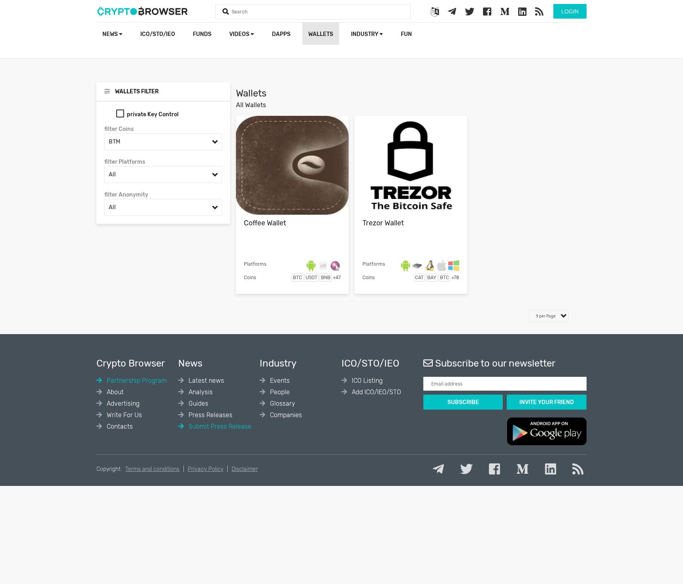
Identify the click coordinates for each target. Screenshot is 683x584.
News (110, 34)
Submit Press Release (219, 426)
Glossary (281, 403)
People (279, 392)
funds (202, 34)
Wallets (320, 34)
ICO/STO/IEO (157, 34)
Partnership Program (136, 380)
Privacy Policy (205, 469)
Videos (240, 34)
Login (570, 11)
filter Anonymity (126, 194)
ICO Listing (366, 380)
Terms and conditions (152, 469)
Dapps (281, 34)
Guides (197, 403)
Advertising (122, 403)
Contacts (119, 426)
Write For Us (123, 415)
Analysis (200, 392)
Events (279, 380)
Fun (406, 34)
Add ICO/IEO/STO (375, 392)
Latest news (205, 380)
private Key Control (153, 114)
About (114, 392)
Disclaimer (245, 469)
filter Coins (119, 129)
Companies (285, 415)
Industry (365, 34)
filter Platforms (124, 162)
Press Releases (209, 415)
